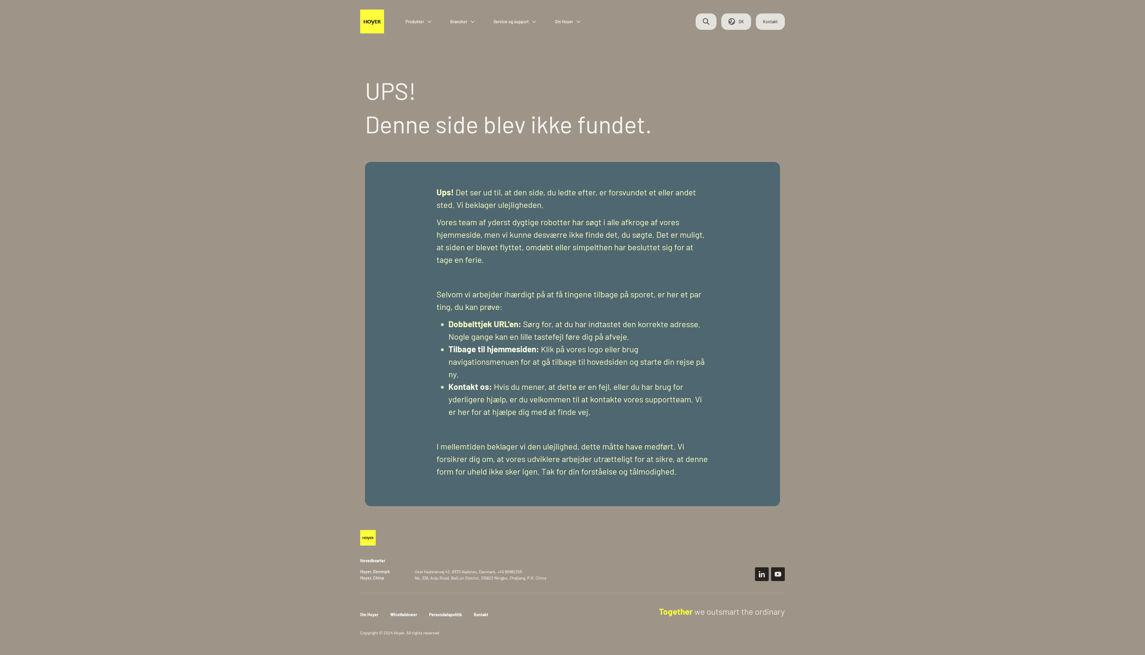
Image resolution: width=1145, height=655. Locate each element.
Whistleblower (403, 614)
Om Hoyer (564, 21)
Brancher (458, 21)
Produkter (415, 21)
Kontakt (770, 21)
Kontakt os (468, 386)
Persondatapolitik (445, 614)
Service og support (511, 21)
